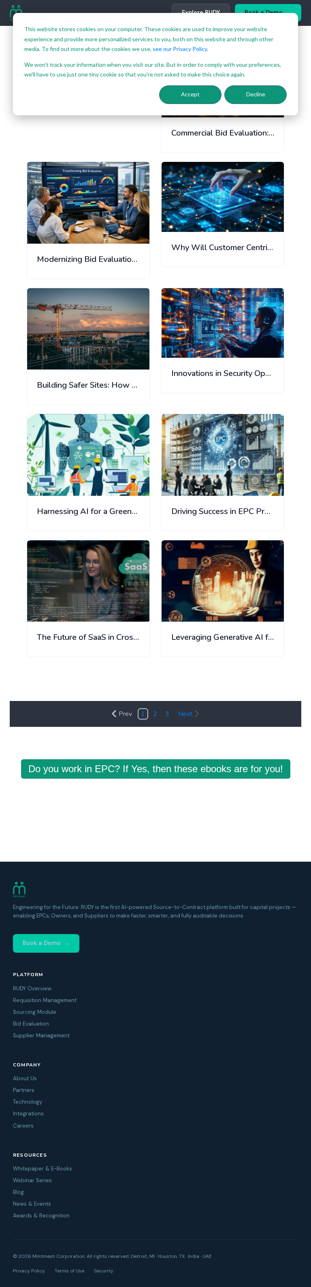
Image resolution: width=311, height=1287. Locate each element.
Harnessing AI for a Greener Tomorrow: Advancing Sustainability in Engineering (88, 511)
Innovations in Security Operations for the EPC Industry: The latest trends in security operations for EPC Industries (222, 373)
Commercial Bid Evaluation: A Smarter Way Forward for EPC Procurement (222, 132)
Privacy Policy (29, 1271)
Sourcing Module (34, 1012)
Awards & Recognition (41, 1215)
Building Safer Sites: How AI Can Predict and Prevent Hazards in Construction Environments (88, 385)
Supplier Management (41, 1035)
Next (185, 713)
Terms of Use (69, 1271)
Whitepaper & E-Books (42, 1168)
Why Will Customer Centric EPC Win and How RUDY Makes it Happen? (222, 247)
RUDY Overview (32, 988)
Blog (18, 1192)
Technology (27, 1101)
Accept (190, 94)
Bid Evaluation (31, 1023)
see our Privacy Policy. (180, 48)
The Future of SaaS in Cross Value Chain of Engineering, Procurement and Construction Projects (88, 637)
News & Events (32, 1203)
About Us (25, 1078)
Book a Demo (42, 943)
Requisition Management (45, 1000)
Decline (255, 94)
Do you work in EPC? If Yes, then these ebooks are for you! (155, 768)
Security (103, 1271)
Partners (23, 1090)
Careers (23, 1125)
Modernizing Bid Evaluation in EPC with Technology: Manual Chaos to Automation (88, 259)
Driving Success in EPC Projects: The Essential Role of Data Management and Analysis (222, 511)
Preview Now (123, 229)
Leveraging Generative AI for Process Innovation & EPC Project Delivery (222, 637)
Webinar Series (32, 1180)
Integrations (28, 1113)
